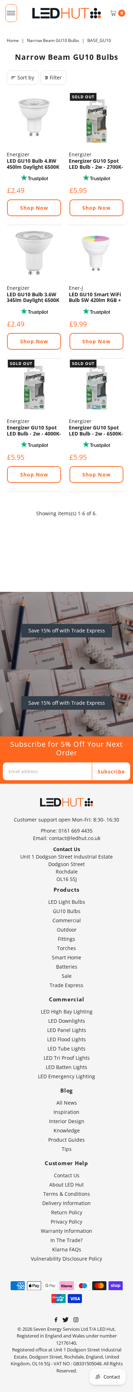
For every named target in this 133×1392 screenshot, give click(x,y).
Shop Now (34, 207)
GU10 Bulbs (67, 911)
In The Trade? (66, 1240)
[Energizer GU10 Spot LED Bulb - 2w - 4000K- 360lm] (34, 386)
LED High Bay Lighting (67, 1011)
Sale (67, 976)
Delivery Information (66, 1203)
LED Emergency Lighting (66, 1076)
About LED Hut (66, 1184)
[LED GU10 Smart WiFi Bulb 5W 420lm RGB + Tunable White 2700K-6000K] (96, 252)
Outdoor (67, 929)
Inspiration (66, 1112)
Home (13, 40)
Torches (66, 948)
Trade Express (66, 985)
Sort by (25, 77)
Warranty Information (66, 1230)
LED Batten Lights (66, 1067)
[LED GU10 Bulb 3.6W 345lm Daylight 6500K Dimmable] (34, 252)
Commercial (66, 920)
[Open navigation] (11, 13)
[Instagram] (75, 1320)
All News (66, 1102)
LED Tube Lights (66, 1048)
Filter (56, 77)
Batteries (66, 966)
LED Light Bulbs (66, 901)
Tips (67, 1149)
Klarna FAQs (66, 1249)
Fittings (66, 938)
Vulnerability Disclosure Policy (66, 1258)
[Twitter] (65, 1320)
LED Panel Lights (66, 1030)
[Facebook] (56, 1320)
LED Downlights (66, 1020)
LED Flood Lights (66, 1039)
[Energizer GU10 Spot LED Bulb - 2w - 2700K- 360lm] (96, 119)
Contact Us (66, 1175)
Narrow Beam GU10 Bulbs (53, 40)
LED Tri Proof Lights (67, 1057)
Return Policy (66, 1212)
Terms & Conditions (66, 1193)
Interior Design (66, 1121)
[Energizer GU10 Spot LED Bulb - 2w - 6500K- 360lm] (96, 386)
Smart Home (66, 957)
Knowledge (67, 1130)
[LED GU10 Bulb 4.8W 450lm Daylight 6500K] (34, 119)
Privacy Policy (66, 1221)
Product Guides (66, 1139)
